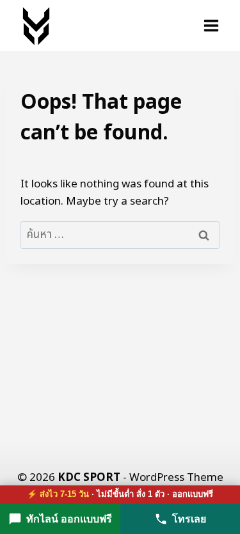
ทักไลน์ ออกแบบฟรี (69, 519)
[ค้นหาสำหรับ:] (120, 234)
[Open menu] (211, 25)
